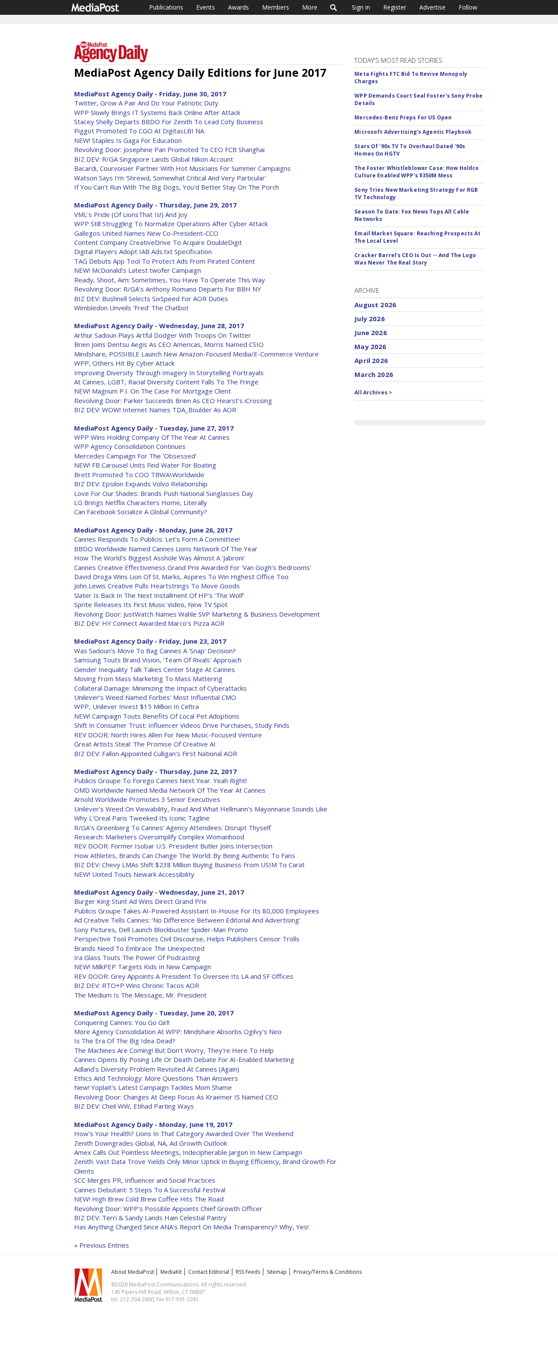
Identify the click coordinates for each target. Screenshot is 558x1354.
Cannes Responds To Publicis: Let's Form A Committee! (157, 539)
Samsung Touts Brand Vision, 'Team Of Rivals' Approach (158, 659)
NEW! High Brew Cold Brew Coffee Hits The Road (149, 1199)
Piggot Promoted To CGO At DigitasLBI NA (139, 130)
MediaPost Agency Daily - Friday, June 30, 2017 (150, 93)
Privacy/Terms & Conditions (327, 1272)
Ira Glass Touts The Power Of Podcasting (137, 957)
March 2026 (373, 374)
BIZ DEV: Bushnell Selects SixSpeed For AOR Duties (151, 298)
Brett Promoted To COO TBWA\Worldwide (139, 474)
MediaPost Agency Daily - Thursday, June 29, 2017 (155, 204)
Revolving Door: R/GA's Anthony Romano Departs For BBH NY (167, 289)
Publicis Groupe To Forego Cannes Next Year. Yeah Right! (160, 780)
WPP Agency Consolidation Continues (130, 446)
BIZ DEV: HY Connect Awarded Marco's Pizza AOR (149, 623)
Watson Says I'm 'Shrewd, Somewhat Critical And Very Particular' (170, 177)
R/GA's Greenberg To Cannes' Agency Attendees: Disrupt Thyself (172, 827)
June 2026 (370, 332)
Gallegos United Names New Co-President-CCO (146, 233)
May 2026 (370, 346)
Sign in (361, 7)
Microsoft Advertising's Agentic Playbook (413, 132)
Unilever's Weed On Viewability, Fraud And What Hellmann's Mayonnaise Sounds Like (200, 808)
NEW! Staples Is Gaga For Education (128, 140)
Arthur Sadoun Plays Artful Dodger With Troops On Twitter (162, 335)
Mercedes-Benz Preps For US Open (403, 117)
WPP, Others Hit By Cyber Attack (124, 363)
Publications (166, 7)
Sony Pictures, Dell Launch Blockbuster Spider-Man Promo (161, 929)
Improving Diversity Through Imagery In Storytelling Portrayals (169, 372)
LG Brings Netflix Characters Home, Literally (140, 502)
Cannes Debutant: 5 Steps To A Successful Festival (149, 1189)
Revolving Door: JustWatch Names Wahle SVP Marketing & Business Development (197, 614)
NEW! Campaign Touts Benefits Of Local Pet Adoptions (156, 716)
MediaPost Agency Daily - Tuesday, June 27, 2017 (154, 428)
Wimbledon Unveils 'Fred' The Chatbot (131, 307)
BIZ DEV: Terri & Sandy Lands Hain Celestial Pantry (150, 1217)
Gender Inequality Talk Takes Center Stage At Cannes (154, 669)
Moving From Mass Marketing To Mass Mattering (148, 678)
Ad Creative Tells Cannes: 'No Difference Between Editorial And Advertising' (187, 920)
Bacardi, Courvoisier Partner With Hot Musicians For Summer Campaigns (182, 168)
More (309, 7)
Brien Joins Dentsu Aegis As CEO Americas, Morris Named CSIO (169, 344)
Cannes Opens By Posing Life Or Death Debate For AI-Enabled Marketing (184, 1059)
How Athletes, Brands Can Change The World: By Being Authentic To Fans (184, 855)
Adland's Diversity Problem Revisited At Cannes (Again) (156, 1069)
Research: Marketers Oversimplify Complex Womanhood (159, 836)
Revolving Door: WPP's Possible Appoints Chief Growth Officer (168, 1208)
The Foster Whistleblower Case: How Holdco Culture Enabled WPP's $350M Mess (416, 171)
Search (334, 7)
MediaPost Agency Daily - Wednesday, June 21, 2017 (159, 892)
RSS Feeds (248, 1272)
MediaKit (171, 1272)
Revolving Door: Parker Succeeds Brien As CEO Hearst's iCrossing (173, 400)
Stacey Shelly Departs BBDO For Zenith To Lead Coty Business (168, 121)
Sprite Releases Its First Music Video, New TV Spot (151, 604)
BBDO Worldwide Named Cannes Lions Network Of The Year (166, 548)
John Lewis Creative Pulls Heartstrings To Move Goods (157, 585)
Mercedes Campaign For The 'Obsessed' (135, 455)
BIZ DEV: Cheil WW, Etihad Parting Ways (134, 1106)
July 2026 (369, 318)
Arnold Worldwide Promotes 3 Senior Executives (147, 799)
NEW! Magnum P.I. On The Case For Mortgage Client (152, 391)
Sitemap (277, 1272)
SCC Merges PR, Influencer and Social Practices (144, 1180)
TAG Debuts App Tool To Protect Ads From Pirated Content (164, 261)
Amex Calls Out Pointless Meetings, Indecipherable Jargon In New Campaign (188, 1152)
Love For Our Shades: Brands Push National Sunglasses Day (163, 493)
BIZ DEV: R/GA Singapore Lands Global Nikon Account (153, 159)
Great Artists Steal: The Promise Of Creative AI (145, 744)
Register (394, 7)
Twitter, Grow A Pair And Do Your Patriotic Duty (146, 102)
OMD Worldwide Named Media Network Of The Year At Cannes (169, 790)
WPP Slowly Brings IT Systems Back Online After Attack (157, 112)
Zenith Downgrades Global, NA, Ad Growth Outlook (150, 1143)
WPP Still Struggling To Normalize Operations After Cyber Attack (171, 223)
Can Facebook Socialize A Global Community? (140, 511)
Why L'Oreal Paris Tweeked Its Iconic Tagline (142, 818)
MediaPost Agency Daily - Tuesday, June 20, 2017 (154, 1012)
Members (275, 7)
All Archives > (373, 392)
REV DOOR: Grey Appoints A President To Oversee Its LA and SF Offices (183, 976)
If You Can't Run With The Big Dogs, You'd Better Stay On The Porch (176, 187)
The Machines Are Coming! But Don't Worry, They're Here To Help (174, 1050)
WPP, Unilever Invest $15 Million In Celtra (136, 706)
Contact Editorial (208, 1272)
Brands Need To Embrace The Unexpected (139, 948)
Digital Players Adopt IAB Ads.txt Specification (143, 251)
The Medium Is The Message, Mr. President (140, 995)
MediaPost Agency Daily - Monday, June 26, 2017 (153, 530)
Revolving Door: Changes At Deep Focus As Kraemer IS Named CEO (176, 1097)
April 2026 (371, 360)
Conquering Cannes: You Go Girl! (122, 1022)
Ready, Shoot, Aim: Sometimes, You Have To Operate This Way (169, 279)
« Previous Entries (101, 1245)
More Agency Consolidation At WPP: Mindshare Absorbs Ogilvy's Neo (178, 1031)
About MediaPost (132, 1272)
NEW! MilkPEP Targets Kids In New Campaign (142, 966)
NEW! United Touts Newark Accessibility (134, 874)
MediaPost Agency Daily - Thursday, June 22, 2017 (155, 771)
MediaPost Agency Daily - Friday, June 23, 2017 (150, 641)
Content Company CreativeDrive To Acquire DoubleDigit (158, 242)
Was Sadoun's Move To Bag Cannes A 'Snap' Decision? (155, 650)
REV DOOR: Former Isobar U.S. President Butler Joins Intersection (173, 846)
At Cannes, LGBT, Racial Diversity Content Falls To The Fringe (166, 381)
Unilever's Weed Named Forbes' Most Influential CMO (155, 697)
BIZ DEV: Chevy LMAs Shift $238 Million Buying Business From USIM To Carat (189, 864)
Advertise (432, 7)
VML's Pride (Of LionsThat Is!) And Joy (130, 214)
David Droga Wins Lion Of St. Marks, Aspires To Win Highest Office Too (181, 576)
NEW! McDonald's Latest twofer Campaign (137, 270)
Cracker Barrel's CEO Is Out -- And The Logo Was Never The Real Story (415, 258)
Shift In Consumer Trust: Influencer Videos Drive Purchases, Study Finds (181, 725)
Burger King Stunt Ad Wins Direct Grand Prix (140, 901)
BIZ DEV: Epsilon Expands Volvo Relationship (141, 483)
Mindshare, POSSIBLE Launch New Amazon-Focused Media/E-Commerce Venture (196, 354)
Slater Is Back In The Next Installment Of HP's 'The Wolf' (159, 595)
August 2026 (375, 304)
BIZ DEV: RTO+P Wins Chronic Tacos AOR (136, 985)
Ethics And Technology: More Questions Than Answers (156, 1078)
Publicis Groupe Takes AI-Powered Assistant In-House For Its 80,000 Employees (196, 910)
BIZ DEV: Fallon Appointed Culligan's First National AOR (155, 753)
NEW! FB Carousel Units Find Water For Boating (145, 465)
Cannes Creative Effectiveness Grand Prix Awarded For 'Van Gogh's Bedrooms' (192, 567)
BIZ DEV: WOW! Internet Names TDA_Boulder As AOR (155, 409)
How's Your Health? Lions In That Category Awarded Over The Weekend (183, 1133)
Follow (468, 7)
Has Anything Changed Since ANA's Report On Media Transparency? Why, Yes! (191, 1226)
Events (205, 7)
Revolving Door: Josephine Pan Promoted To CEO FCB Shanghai (169, 149)
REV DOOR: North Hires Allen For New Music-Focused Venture (168, 734)
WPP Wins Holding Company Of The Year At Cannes (152, 437)
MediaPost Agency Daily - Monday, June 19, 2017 (153, 1124)
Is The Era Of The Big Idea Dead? (124, 1040)
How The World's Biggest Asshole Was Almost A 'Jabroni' (159, 557)
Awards (238, 7)
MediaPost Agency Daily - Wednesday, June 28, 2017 (159, 325)
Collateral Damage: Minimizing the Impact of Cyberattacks (160, 688)
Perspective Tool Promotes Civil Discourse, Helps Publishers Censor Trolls (186, 938)
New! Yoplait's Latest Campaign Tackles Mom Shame (153, 1087)
